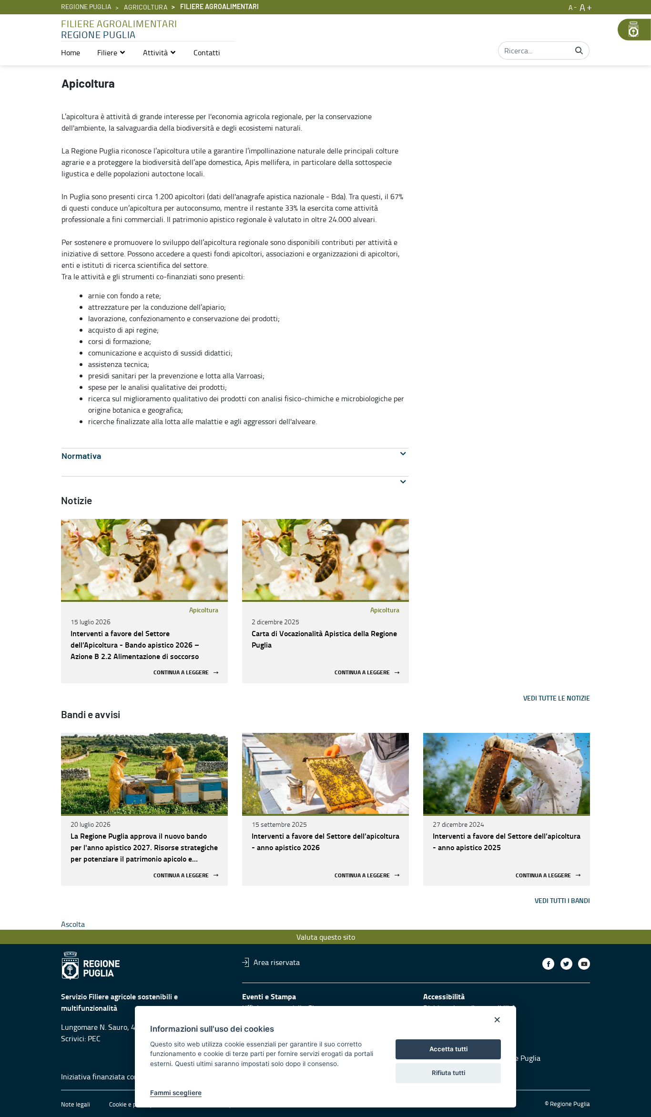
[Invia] (579, 50)
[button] (111, 52)
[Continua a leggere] (144, 559)
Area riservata (277, 962)
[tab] (234, 456)
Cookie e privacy (130, 1104)
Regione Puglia (86, 7)
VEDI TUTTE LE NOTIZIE (556, 697)
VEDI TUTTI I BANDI (562, 900)
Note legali (75, 1104)
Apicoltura (203, 609)
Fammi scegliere (176, 1093)
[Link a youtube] (584, 964)
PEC (94, 1038)
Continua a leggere (181, 672)
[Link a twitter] (566, 964)
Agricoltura (146, 7)
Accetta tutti (448, 1049)
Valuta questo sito (325, 937)
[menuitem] (70, 52)
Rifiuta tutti (448, 1072)
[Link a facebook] (548, 964)
